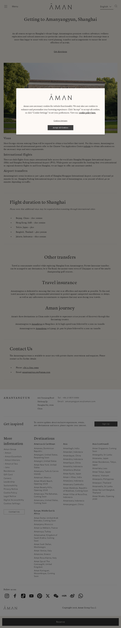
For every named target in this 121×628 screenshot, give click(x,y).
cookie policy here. (87, 113)
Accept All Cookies (60, 127)
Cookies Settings (60, 121)
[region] (60, 111)
